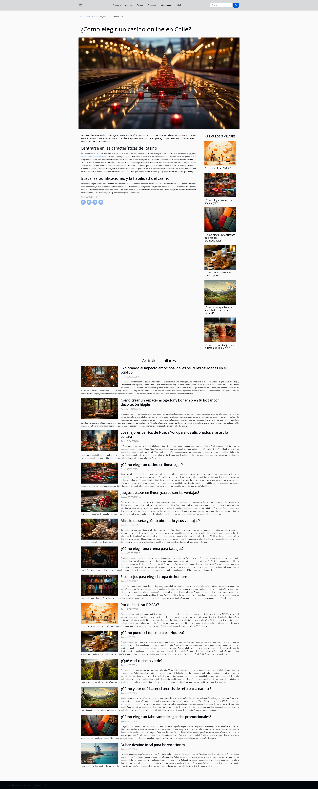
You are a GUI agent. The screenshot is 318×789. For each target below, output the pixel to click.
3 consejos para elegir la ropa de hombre (154, 576)
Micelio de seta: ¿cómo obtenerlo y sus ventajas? (160, 520)
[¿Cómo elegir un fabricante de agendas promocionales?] (220, 219)
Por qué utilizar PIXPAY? (217, 168)
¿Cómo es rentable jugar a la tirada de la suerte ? (219, 346)
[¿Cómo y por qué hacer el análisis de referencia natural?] (220, 292)
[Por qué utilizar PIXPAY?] (220, 153)
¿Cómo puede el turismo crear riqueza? (218, 274)
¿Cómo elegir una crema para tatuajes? (152, 548)
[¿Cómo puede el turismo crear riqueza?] (220, 257)
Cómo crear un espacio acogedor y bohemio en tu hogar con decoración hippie (170, 402)
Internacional (166, 5)
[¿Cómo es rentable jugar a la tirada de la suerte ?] (220, 329)
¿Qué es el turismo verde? (141, 660)
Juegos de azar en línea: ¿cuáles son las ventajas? (160, 492)
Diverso (140, 5)
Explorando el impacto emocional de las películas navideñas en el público (174, 370)
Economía (152, 5)
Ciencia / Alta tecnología (122, 5)
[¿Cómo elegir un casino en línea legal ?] (220, 185)
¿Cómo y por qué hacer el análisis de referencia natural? (218, 310)
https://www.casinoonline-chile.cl (93, 156)
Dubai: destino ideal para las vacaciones (153, 744)
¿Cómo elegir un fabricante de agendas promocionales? (166, 716)
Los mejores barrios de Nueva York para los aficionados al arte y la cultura (174, 434)
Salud (178, 5)
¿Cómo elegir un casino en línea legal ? (219, 201)
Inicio (80, 16)
